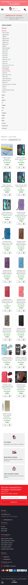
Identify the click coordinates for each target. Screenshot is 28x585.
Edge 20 (4, 46)
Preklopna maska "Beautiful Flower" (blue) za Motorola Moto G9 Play (21, 273)
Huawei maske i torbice (7, 549)
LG (2, 110)
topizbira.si (6, 557)
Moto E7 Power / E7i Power (9, 84)
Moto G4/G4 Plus (7, 78)
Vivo (3, 107)
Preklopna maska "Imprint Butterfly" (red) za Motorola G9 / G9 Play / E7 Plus (7, 387)
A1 (2, 102)
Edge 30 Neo (6, 40)
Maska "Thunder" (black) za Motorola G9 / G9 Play (21, 159)
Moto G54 (5, 55)
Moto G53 (5, 57)
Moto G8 (5, 72)
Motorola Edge (6, 48)
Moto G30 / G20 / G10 (8, 65)
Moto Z (4, 92)
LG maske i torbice (6, 547)
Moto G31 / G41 (7, 59)
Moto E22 (5, 82)
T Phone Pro (5, 125)
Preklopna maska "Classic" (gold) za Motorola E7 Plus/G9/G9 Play (7, 416)
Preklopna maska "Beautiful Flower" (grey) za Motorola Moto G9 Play (7, 331)
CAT (3, 97)
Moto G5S (5, 76)
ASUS (3, 118)
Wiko (3, 120)
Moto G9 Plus (6, 67)
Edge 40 (4, 36)
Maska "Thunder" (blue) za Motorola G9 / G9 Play (21, 186)
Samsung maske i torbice (8, 540)
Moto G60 (5, 53)
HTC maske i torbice (6, 545)
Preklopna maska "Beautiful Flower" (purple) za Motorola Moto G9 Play (7, 273)
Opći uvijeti (4, 531)
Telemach (4, 28)
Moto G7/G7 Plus (7, 74)
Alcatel (3, 100)
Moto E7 (5, 86)
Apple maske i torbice (7, 538)
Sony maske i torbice (6, 543)
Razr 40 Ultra (6, 32)
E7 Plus (4, 88)
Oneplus (4, 113)
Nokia (3, 95)
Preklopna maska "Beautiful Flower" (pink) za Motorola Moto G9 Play (21, 302)
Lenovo (4, 123)
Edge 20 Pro (5, 44)
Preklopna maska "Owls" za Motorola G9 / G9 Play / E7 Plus (7, 359)
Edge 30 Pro (5, 42)
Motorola (4, 30)
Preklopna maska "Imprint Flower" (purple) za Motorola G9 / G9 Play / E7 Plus (21, 215)
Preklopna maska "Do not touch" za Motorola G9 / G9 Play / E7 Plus (21, 359)
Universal (4, 128)
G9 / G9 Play (6, 69)
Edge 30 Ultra (6, 38)
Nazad (6, 17)
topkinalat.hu (7, 559)
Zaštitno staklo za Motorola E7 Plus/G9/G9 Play (7, 159)
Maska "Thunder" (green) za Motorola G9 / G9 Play (7, 186)
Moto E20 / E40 (6, 80)
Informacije (4, 528)
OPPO (3, 115)
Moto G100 (5, 50)
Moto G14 (5, 63)
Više (5, 167)
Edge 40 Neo (6, 34)
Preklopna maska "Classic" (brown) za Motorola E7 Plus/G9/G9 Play (21, 387)
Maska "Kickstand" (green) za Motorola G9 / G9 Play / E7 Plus (7, 214)
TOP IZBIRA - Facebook (9, 566)
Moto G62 (5, 52)
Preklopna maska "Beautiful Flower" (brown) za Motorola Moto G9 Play (21, 244)
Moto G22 (5, 61)
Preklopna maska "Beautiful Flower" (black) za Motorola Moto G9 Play (21, 331)
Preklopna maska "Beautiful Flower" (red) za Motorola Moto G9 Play (7, 302)
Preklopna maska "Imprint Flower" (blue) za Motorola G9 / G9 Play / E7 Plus (7, 244)
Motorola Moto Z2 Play (8, 90)
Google (3, 105)
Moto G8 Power (6, 71)
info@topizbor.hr (8, 520)
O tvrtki (3, 526)
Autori (14, 580)
